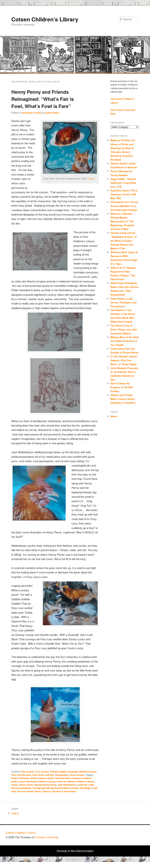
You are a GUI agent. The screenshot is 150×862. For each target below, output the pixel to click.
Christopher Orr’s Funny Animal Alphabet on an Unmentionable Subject (124, 205)
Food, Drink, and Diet (43, 775)
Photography (61, 775)
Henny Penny (26, 784)
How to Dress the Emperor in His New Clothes (121, 387)
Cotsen (91, 178)
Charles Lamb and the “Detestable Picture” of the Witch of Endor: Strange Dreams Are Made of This (123, 240)
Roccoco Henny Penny (29, 791)
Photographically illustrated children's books (56, 788)
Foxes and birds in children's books (37, 781)
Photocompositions (21, 788)
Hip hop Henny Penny (45, 784)
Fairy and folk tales (21, 775)
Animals (54, 771)
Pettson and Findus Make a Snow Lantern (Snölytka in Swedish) (122, 398)
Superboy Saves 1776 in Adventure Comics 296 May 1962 (124, 194)
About (113, 416)
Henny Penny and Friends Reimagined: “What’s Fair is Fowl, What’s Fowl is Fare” (42, 98)
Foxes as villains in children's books (75, 781)
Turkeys (46, 791)
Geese (14, 784)
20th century (27, 771)
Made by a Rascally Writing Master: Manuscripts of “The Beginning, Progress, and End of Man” (122, 221)
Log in (15, 813)
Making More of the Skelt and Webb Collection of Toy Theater (124, 341)
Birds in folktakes (20, 778)
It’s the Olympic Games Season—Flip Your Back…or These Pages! (123, 360)
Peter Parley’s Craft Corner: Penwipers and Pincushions (123, 302)
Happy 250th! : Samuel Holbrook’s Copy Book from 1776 (123, 182)
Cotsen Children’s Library (44, 19)
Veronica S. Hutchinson (64, 791)
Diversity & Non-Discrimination (75, 851)
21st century (42, 771)
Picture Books (76, 775)
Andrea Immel (51, 112)
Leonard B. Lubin (85, 784)
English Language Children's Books (77, 771)
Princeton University (130, 834)
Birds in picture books (42, 778)
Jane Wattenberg (66, 784)
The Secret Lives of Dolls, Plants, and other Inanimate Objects (123, 329)
